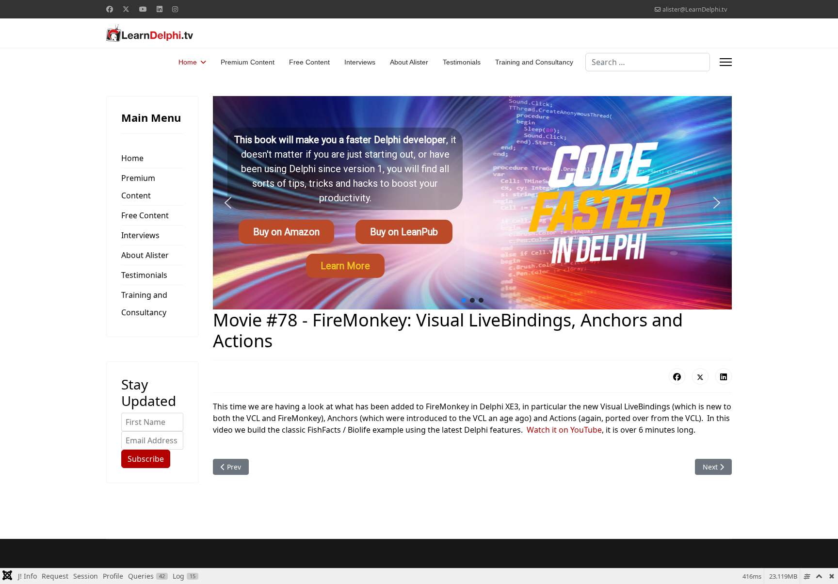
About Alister (409, 62)
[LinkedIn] (723, 376)
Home (187, 62)
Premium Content (247, 62)
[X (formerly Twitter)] (700, 376)
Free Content (309, 62)
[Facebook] (109, 9)
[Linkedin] (159, 9)
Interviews (359, 62)
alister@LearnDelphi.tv (694, 9)
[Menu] (726, 62)
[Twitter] (126, 9)
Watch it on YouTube (564, 429)
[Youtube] (143, 9)
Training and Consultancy (534, 62)
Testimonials (462, 62)
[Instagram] (175, 9)
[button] (228, 203)
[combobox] (647, 62)
